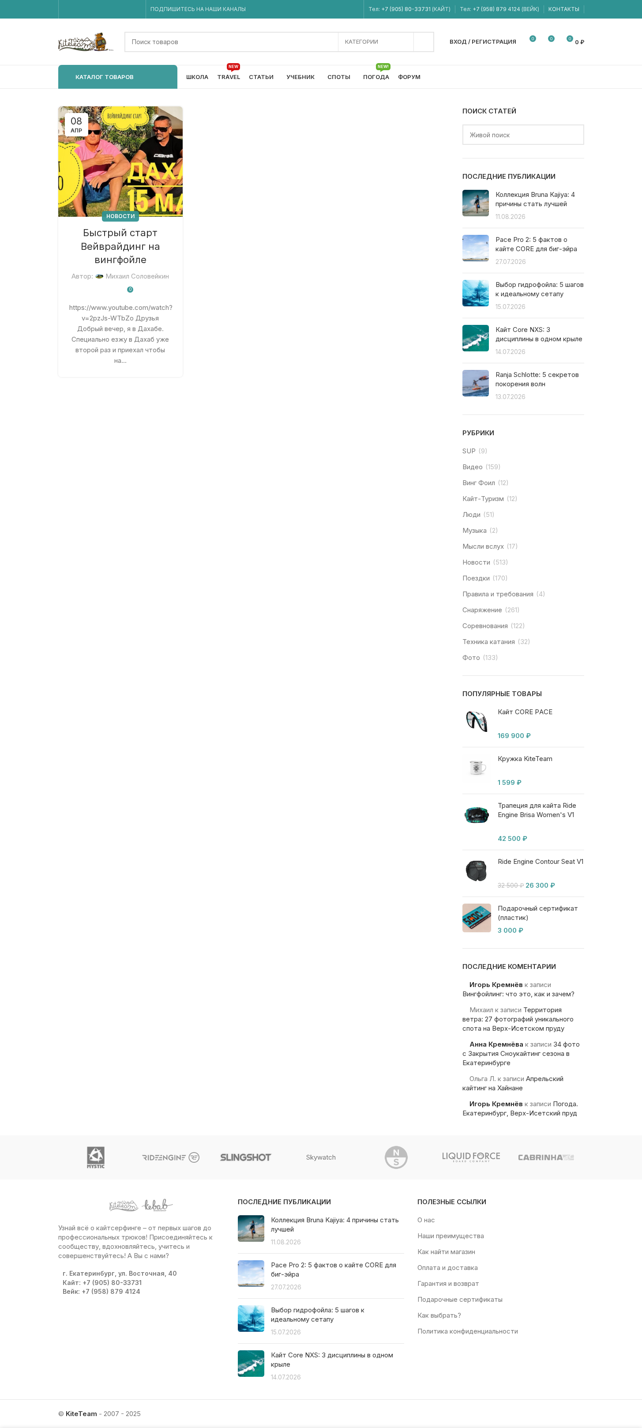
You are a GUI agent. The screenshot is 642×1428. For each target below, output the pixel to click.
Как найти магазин (446, 1251)
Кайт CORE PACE (525, 712)
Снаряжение (482, 610)
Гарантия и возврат (448, 1283)
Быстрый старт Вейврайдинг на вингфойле (120, 246)
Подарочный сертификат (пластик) (538, 913)
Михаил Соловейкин (137, 276)
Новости (120, 216)
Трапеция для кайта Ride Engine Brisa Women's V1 (537, 810)
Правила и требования (497, 594)
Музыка (474, 530)
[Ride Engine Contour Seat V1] (476, 873)
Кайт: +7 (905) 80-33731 (102, 1282)
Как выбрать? (439, 1315)
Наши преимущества (450, 1236)
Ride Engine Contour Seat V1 (540, 861)
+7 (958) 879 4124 (497, 9)
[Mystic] (95, 1157)
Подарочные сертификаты (460, 1299)
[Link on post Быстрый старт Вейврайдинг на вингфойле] (120, 161)
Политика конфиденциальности (467, 1331)
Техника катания (488, 641)
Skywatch (321, 1157)
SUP (469, 451)
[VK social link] (124, 9)
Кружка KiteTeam (525, 758)
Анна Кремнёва (496, 1044)
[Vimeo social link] (101, 9)
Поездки (476, 578)
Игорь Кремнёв (496, 984)
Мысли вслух (483, 546)
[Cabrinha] (546, 1157)
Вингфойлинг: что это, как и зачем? (518, 994)
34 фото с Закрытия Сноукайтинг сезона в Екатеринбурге (521, 1053)
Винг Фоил (478, 483)
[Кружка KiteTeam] (476, 770)
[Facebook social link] (68, 9)
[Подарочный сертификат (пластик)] (476, 919)
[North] (396, 1157)
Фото (471, 657)
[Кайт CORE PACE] (476, 723)
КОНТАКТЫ (563, 9)
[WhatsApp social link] (113, 9)
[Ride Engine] (170, 1157)
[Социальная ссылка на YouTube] (90, 9)
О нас (426, 1220)
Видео (472, 467)
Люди (471, 514)
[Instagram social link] (79, 9)
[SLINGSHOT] (245, 1157)
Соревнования (485, 626)
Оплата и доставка (447, 1267)
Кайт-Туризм (483, 498)
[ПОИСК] (424, 42)
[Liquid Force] (471, 1157)
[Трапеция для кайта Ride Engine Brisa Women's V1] (476, 822)
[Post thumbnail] (475, 205)
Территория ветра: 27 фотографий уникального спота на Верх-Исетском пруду (518, 1019)
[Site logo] (87, 41)
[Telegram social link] (135, 9)
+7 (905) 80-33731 (406, 9)
